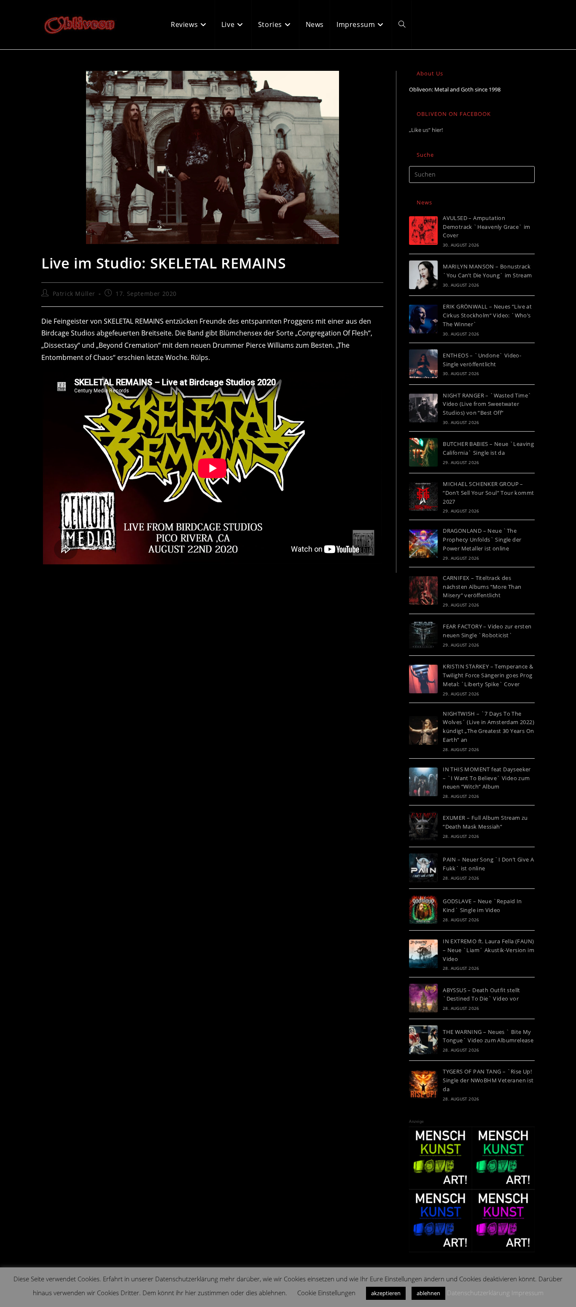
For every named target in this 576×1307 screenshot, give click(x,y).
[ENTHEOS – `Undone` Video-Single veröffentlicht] (423, 363)
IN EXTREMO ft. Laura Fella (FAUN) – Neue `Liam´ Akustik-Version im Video (488, 950)
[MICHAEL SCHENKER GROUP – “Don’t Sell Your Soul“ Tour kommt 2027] (423, 496)
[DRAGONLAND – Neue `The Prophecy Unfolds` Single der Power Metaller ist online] (423, 543)
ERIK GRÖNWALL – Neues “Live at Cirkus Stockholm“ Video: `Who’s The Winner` (487, 315)
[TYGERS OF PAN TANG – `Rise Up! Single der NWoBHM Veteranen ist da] (423, 1084)
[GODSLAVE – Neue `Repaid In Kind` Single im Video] (423, 909)
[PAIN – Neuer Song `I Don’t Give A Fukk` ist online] (423, 867)
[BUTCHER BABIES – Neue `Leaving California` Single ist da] (423, 452)
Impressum (527, 1292)
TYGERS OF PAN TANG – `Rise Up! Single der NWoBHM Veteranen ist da (488, 1080)
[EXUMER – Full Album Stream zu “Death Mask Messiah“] (423, 826)
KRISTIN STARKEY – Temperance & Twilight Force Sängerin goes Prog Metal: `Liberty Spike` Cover (488, 675)
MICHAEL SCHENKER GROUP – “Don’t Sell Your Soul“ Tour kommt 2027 (488, 492)
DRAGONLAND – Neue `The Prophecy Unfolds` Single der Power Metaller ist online (482, 539)
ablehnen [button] (428, 1293)
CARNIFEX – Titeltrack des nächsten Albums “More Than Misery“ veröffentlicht (482, 586)
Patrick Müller (74, 294)
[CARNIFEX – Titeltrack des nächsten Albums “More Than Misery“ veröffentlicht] (423, 590)
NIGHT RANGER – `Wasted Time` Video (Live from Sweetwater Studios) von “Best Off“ (487, 404)
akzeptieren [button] (386, 1293)
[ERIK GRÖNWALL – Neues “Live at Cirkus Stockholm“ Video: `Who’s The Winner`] (423, 319)
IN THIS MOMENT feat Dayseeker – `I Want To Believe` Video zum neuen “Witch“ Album (487, 778)
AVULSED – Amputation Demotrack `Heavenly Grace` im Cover (486, 226)
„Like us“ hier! (426, 130)
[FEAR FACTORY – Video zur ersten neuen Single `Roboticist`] (423, 634)
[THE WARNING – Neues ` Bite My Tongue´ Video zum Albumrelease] (423, 1039)
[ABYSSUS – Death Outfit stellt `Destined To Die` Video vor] (423, 998)
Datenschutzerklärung (478, 1292)
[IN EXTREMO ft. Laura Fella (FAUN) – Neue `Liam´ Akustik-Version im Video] (423, 953)
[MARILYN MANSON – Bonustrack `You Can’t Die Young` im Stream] (423, 274)
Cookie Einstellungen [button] (326, 1292)
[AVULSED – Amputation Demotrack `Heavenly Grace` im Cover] (423, 230)
